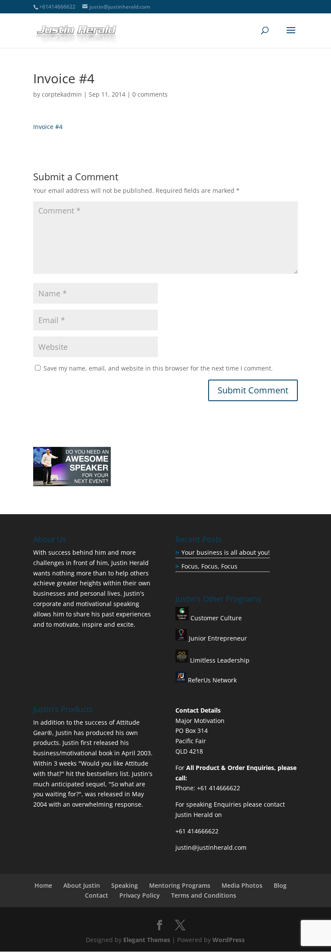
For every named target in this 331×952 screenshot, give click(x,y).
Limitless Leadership (219, 660)
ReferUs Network (211, 680)
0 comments (150, 94)
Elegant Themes (146, 940)
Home (43, 885)
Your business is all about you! (225, 552)
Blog (280, 885)
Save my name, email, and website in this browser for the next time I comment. (158, 368)
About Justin (81, 885)
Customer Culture (215, 618)
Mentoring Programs (179, 885)
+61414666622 (57, 6)
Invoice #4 (47, 127)
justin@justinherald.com (211, 847)
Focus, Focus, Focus (209, 566)
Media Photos (242, 885)
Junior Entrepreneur (217, 638)
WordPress (228, 940)
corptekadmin (62, 94)
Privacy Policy (139, 895)
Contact (96, 895)
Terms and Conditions (203, 895)
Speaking (124, 885)
